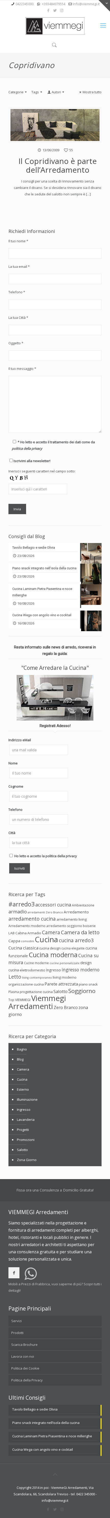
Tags (35, 92)
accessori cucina (53, 905)
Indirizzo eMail (19, 740)
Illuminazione (27, 1099)
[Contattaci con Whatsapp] (31, 1277)
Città (11, 832)
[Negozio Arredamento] (55, 26)
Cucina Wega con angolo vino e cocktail (42, 1449)
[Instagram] (61, 10)
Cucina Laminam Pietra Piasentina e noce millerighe (52, 1436)
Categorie (16, 92)
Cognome (15, 786)
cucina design (50, 948)
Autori (56, 92)
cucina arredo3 (76, 940)
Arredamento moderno (27, 925)
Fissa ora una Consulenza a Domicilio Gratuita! (55, 1190)
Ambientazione (83, 905)
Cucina (46, 939)
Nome (13, 763)
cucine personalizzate (65, 963)
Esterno (23, 1089)
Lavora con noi (22, 1356)
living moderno (64, 977)
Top (11, 1000)
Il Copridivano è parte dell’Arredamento (57, 165)
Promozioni (26, 1139)
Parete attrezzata (61, 984)
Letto (14, 976)
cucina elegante (73, 948)
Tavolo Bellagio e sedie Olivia (35, 1409)
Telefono (15, 809)
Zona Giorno (27, 1159)
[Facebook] (48, 10)
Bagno (22, 1049)
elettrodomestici (32, 970)
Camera (51, 932)
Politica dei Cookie (25, 1368)
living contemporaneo (37, 977)
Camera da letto (80, 932)
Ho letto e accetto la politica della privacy (45, 856)
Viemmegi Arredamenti (37, 1002)
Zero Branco (66, 1007)
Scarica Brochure (24, 1344)
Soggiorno (81, 991)
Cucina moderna (53, 954)
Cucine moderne (36, 963)
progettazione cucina (36, 991)
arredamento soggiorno (64, 926)
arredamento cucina (32, 918)
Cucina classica (23, 948)
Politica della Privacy (27, 1380)
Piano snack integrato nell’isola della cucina (46, 1422)
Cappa (14, 940)
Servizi (16, 1321)
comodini (27, 941)
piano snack (88, 984)
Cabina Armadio (28, 933)
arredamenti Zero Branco (45, 912)
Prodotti (17, 1332)
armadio (17, 911)
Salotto (60, 991)
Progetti (23, 1129)
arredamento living (72, 919)
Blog (20, 1059)
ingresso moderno (81, 969)
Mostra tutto (92, 92)
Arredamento (76, 911)
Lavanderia (26, 1119)
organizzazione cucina (26, 984)
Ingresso (53, 969)
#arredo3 (21, 904)
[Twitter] (55, 10)
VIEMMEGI (22, 999)
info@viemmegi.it (86, 4)
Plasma (13, 992)
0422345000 (25, 4)
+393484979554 (53, 4)
